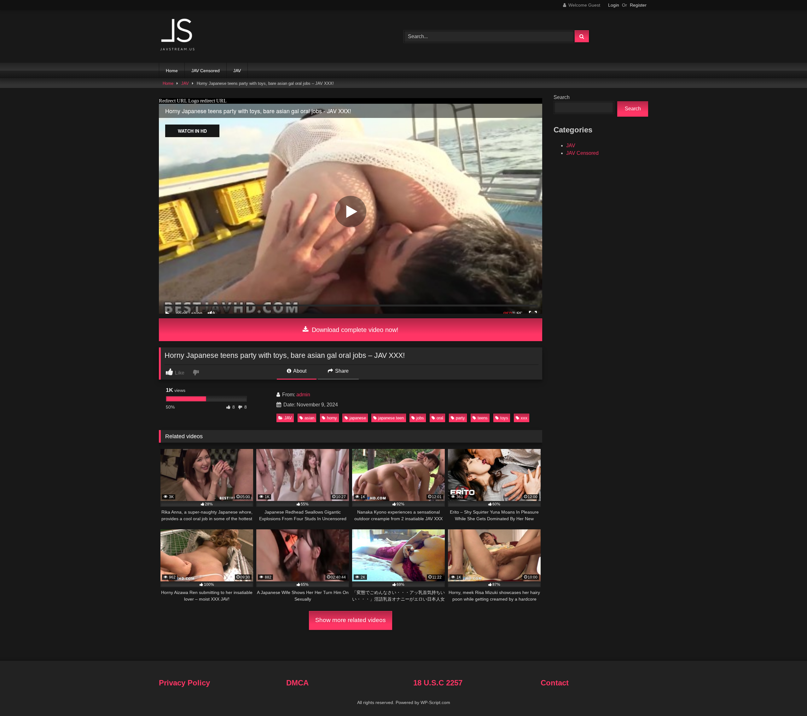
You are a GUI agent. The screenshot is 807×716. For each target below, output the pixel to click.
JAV (237, 70)
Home (172, 70)
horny (332, 418)
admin (303, 394)
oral (440, 418)
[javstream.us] (178, 35)
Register (638, 5)
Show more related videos (350, 620)
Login (613, 5)
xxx (524, 418)
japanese (358, 418)
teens (483, 418)
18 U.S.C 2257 (437, 682)
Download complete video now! (354, 329)
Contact (555, 682)
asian (309, 418)
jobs (420, 418)
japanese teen (391, 418)
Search (562, 97)
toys (504, 418)
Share (341, 371)
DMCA (297, 682)
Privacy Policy (184, 682)
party (460, 418)
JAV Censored (205, 70)
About (299, 371)
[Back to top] (787, 697)
